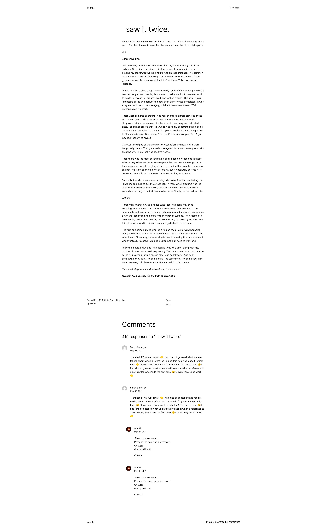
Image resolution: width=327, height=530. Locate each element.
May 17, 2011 (136, 350)
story (168, 304)
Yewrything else (117, 300)
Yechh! (90, 7)
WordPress (234, 522)
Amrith (138, 428)
